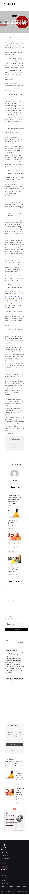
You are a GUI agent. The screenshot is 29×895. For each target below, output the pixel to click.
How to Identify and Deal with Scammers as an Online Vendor (13, 523)
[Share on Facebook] (10, 37)
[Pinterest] (20, 464)
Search (6, 640)
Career (4, 863)
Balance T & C (5, 875)
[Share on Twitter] (14, 37)
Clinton (8, 29)
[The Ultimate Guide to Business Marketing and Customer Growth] (14, 536)
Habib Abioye (8, 681)
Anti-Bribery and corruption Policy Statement (14, 886)
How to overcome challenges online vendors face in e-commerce (14, 569)
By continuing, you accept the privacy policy (13, 750)
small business (14, 460)
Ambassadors (6, 858)
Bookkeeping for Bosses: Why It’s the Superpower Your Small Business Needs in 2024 (14, 499)
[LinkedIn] (18, 37)
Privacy (4, 880)
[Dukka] (11, 3)
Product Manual (6, 883)
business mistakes (14, 458)
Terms (3, 872)
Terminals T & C (6, 878)
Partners (4, 861)
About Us (4, 852)
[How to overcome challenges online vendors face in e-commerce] (14, 559)
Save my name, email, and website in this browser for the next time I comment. (14, 616)
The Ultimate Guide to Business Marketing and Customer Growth (14, 546)
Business (14, 16)
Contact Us (5, 855)
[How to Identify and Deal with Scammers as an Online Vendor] (14, 513)
